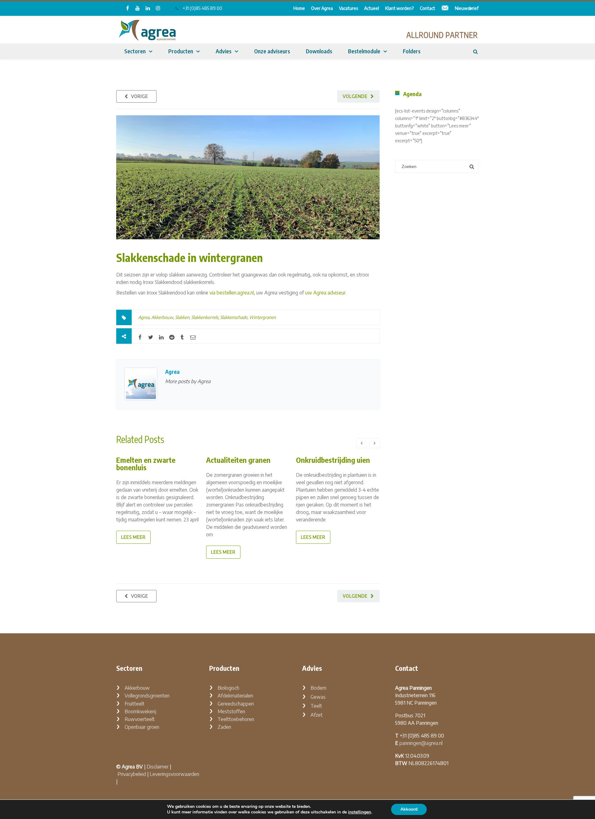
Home (299, 8)
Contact (427, 8)
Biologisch (228, 688)
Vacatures (348, 8)
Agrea (143, 317)
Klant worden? (399, 8)
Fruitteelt (134, 704)
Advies (223, 51)
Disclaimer (158, 767)
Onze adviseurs (272, 51)
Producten (180, 51)
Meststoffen (231, 711)
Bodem (318, 688)
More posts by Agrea (187, 381)
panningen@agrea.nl (421, 743)
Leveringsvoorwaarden (174, 774)
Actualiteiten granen (238, 459)
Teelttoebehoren (236, 719)
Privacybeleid (131, 774)
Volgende (355, 96)
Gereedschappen (236, 704)
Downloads (319, 51)
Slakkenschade (233, 317)
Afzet (317, 715)
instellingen (359, 812)
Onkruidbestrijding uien (333, 459)
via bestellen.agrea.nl (231, 293)
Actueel (371, 8)
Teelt (316, 706)
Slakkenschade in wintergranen (189, 257)
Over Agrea (322, 8)
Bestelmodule (364, 51)
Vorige (139, 96)
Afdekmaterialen (235, 696)
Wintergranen (262, 317)
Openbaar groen (142, 727)
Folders (412, 51)
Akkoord (408, 809)
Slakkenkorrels (204, 317)
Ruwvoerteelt (140, 719)
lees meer (133, 537)
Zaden (224, 727)
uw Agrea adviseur (325, 293)
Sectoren (135, 51)
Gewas (318, 697)
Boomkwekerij (140, 711)
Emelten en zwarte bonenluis (145, 463)
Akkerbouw (162, 317)
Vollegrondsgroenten (147, 696)
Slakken (182, 317)
